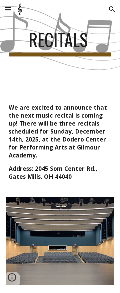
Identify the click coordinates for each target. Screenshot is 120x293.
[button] (8, 9)
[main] (60, 43)
